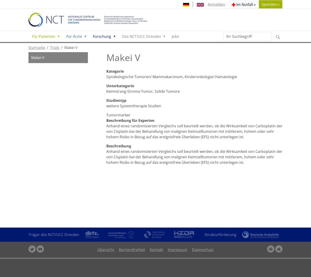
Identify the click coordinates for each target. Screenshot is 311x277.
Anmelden (216, 4)
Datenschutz (203, 249)
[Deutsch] (186, 4)
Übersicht (105, 249)
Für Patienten (43, 36)
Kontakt (156, 249)
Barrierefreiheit (132, 249)
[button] (244, 4)
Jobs (175, 36)
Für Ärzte (74, 36)
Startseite (36, 47)
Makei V (37, 57)
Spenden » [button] (271, 4)
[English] (200, 4)
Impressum (177, 249)
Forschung (102, 36)
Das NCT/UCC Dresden (141, 36)
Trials (54, 47)
